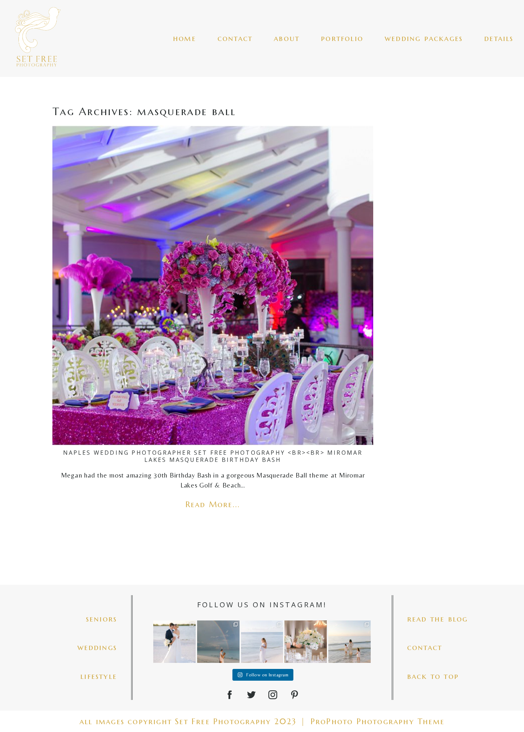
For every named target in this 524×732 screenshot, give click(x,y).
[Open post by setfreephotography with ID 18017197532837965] (262, 641)
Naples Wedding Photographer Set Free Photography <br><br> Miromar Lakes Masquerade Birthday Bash (213, 456)
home (184, 38)
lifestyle (98, 676)
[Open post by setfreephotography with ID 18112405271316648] (218, 641)
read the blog (437, 619)
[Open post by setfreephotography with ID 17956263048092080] (305, 641)
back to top (433, 676)
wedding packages (424, 38)
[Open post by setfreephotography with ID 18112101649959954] (174, 641)
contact (234, 38)
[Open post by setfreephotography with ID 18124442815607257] (349, 641)
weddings (97, 647)
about (286, 38)
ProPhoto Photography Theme (377, 721)
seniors (101, 619)
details (498, 38)
